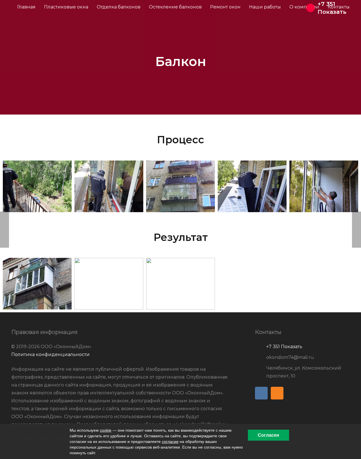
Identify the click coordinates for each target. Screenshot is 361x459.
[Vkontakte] (261, 393)
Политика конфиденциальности (50, 354)
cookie (105, 430)
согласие (170, 441)
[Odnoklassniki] (277, 393)
